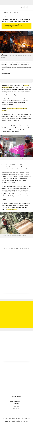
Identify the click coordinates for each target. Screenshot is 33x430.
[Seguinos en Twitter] (15, 423)
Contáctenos (16, 408)
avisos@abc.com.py (12, 209)
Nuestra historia (16, 396)
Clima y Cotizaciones (19, 7)
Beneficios (17, 406)
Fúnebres (16, 403)
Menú (31, 7)
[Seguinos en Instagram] (19, 423)
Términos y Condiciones (16, 399)
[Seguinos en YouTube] (17, 423)
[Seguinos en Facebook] (14, 423)
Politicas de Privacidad (16, 401)
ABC (4, 7)
